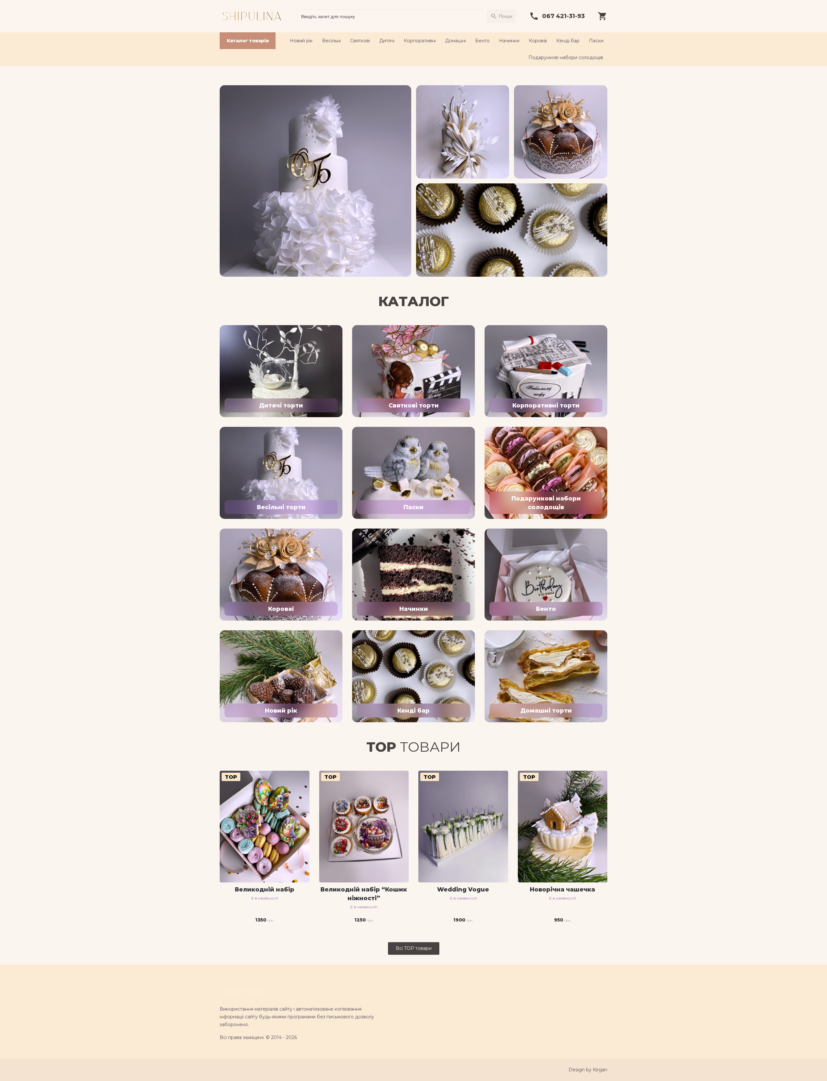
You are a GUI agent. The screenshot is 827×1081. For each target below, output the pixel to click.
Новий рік (301, 41)
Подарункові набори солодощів (566, 57)
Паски (596, 41)
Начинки (509, 41)
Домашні (455, 41)
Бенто (482, 41)
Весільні (331, 41)
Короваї (538, 41)
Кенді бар (568, 41)
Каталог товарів (248, 41)
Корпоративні (420, 41)
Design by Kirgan (588, 1070)
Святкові (360, 41)
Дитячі (386, 41)
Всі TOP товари (414, 948)
